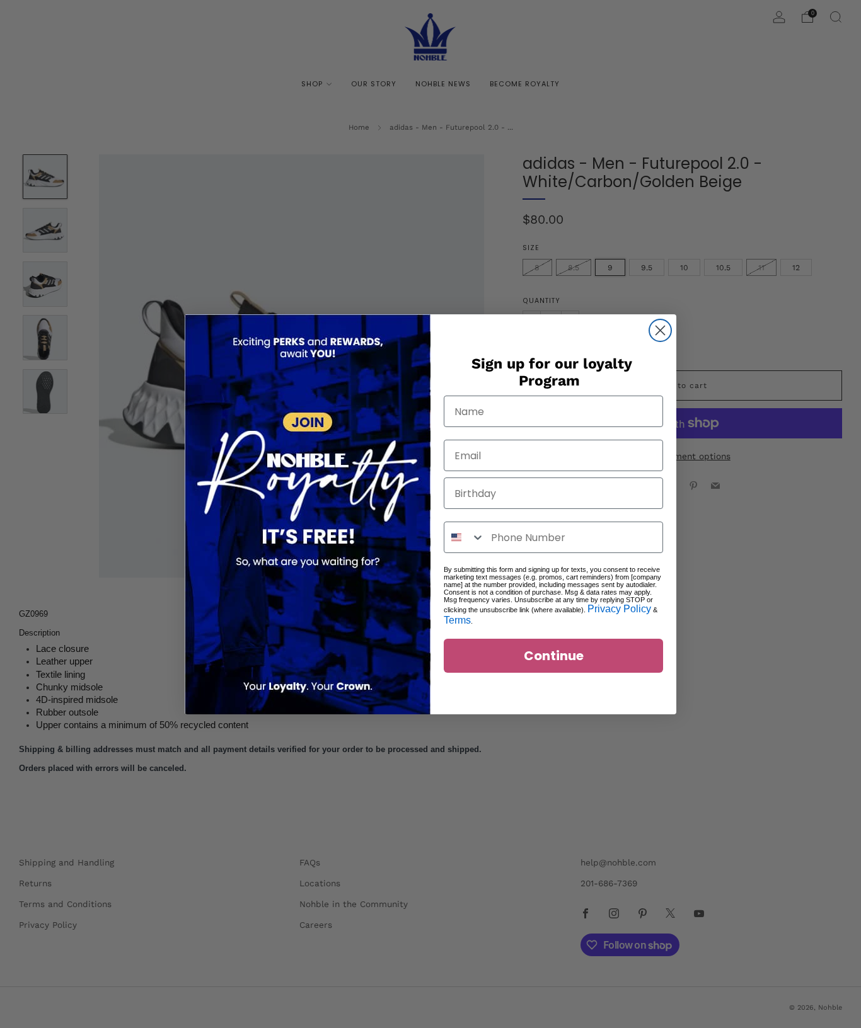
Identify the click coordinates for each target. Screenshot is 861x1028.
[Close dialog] (660, 330)
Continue (554, 656)
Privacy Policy (619, 608)
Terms (457, 620)
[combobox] (464, 537)
